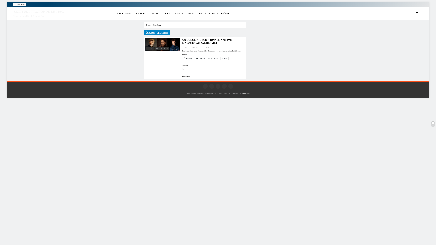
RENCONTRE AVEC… (208, 13)
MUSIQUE (158, 48)
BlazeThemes (246, 93)
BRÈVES (225, 13)
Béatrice (186, 47)
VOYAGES (190, 13)
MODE (167, 13)
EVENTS (179, 13)
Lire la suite (186, 76)
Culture (150, 48)
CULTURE (140, 13)
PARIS (166, 48)
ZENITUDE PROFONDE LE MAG (39, 11)
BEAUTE (155, 13)
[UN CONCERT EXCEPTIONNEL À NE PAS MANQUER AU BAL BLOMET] (162, 44)
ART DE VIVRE (124, 13)
